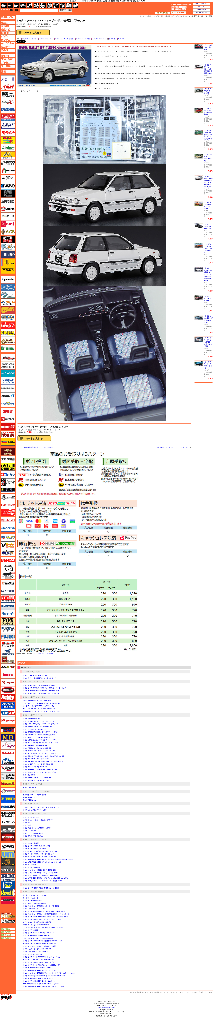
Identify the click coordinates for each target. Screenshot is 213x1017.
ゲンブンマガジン (8, 333)
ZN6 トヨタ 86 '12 (29, 775)
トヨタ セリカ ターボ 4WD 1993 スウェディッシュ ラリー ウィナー (45, 917)
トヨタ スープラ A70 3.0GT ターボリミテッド (38, 854)
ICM (8, 86)
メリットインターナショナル (8, 791)
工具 (56, 5)
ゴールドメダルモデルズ (8, 340)
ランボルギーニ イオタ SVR (208, 47)
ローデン (8, 900)
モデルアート (8, 806)
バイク (29, 5)
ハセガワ (20, 430)
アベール (8, 140)
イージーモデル (8, 155)
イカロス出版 (8, 163)
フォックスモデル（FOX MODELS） (8, 621)
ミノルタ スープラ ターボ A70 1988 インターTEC (39, 857)
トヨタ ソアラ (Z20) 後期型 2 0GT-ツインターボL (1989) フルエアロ (45, 878)
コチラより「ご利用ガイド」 (46, 653)
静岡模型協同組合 (8, 388)
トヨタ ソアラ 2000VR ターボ (33, 833)
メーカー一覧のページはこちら (8, 79)
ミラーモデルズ (8, 776)
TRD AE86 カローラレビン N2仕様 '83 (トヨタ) (39, 709)
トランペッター (8, 528)
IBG (8, 94)
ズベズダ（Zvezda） (8, 442)
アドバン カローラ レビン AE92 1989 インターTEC (40, 851)
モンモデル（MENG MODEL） (8, 837)
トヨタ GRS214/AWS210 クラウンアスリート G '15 (40, 732)
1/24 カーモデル (35, 672)
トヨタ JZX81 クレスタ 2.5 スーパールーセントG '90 (40, 743)
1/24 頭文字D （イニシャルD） (40, 791)
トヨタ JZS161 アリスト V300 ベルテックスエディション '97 (43, 756)
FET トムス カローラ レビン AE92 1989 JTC (38, 938)
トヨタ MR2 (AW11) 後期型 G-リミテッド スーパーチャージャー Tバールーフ (48, 859)
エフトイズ (8, 247)
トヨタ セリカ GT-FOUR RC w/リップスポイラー (39, 933)
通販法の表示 (8, 938)
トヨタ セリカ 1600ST (30, 930)
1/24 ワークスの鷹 (36, 784)
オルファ (8, 270)
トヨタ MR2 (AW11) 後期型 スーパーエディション (39, 970)
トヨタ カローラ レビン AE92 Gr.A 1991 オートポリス (41, 693)
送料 (201, 7)
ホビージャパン (8, 697)
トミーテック (8, 505)
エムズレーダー (8, 915)
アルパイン (8, 147)
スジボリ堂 (8, 419)
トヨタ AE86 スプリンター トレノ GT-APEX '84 (39, 751)
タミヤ (25, 814)
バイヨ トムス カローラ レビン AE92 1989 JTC (39, 960)
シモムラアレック (8, 403)
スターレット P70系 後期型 (64, 39)
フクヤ (8, 629)
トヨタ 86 (26, 822)
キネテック (8, 302)
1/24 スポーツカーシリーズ (37, 814)
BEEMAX (26, 672)
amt (8, 224)
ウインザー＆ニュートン (8, 178)
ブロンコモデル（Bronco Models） (8, 652)
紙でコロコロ (8, 287)
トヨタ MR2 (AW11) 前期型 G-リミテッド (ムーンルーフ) (42, 862)
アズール (8, 125)
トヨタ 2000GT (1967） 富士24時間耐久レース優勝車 (41, 888)
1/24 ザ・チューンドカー (38, 697)
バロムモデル (8, 552)
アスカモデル (8, 132)
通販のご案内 (8, 932)
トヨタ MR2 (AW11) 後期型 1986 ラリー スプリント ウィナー (43, 986)
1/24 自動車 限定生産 (37, 892)
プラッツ (8, 644)
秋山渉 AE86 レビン (29, 800)
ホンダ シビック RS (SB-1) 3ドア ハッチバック (208, 248)
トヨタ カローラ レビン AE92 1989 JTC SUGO (38, 685)
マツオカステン (8, 745)
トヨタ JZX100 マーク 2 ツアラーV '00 (36, 759)
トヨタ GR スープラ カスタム (33, 836)
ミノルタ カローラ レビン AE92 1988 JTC (37, 922)
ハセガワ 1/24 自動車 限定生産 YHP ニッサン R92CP (35, 447)
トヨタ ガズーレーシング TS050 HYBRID (37, 828)
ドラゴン (8, 520)
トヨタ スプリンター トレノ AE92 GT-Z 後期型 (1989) (41, 875)
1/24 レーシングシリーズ (36, 682)
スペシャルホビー (8, 434)
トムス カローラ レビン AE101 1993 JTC (37, 935)
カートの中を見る (178, 12)
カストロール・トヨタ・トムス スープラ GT (37, 820)
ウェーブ (8, 186)
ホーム (132, 992)
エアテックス (8, 201)
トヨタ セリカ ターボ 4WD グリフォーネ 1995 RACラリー (42, 965)
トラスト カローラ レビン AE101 (34, 909)
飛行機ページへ (8, 26)
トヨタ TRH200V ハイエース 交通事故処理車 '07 (39, 735)
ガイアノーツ (8, 279)
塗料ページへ (8, 55)
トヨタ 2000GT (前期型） (31, 843)
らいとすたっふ (8, 869)
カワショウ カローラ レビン (32, 900)
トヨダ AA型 (27, 825)
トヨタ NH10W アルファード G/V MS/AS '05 (38, 764)
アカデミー (8, 117)
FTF (8, 239)
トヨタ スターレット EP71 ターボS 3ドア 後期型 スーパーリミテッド (46, 914)
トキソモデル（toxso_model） (8, 497)
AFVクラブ (8, 216)
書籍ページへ (8, 71)
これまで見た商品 (162, 13)
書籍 (75, 5)
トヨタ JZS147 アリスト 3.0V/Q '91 (35, 767)
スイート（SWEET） (8, 411)
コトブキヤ (8, 348)
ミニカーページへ (8, 46)
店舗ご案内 (8, 929)
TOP (9, 10)
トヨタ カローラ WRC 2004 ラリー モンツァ (38, 978)
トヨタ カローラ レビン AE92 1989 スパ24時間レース (41, 691)
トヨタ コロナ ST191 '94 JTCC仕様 (35, 675)
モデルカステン (8, 814)
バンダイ (8, 560)
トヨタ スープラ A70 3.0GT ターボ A (35, 952)
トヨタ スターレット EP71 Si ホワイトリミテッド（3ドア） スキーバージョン (49, 973)
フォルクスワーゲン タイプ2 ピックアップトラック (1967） (208, 135)
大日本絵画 (8, 459)
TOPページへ (8, 17)
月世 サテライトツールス (8, 325)
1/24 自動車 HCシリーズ (31, 24)
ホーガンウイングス (8, 682)
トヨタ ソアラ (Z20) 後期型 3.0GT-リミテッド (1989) (40, 873)
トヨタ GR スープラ (29, 831)
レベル (8, 892)
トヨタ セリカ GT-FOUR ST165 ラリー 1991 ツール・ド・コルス (44, 688)
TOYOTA (121, 39)
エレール (8, 262)
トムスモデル (8, 512)
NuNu (25, 682)
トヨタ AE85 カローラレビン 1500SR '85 (37, 748)
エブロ (8, 254)
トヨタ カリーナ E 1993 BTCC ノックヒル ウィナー (40, 678)
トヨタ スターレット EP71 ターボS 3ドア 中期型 (39, 946)
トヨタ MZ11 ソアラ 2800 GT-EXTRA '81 (36, 737)
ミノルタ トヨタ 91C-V (30, 865)
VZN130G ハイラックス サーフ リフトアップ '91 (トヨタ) (42, 711)
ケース (69, 5)
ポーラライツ (8, 690)
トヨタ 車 (112, 39)
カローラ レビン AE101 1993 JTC (34, 903)
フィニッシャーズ (8, 613)
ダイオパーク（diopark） (8, 451)
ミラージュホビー (8, 768)
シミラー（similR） (8, 396)
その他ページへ (8, 50)
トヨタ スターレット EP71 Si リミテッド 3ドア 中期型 (41, 906)
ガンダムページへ (8, 39)
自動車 (139, 992)
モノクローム (8, 822)
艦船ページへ (8, 29)
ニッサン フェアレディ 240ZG (207, 298)
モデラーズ (8, 799)
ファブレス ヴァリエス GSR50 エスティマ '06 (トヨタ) (41, 703)
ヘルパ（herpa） (8, 674)
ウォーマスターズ (8, 193)
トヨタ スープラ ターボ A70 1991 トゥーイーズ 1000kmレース (44, 976)
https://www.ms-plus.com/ (106, 1008)
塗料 (49, 5)
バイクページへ (8, 36)
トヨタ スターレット (99, 39)
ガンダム (43, 5)
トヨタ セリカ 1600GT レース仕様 (34, 849)
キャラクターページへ (8, 43)
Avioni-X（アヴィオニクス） (8, 102)
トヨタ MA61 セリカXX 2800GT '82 (35, 745)
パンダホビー (8, 568)
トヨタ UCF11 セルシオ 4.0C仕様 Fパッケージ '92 (39, 740)
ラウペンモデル (8, 877)
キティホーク (8, 295)
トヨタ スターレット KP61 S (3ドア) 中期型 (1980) (40, 870)
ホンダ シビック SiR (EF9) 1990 (207, 226)
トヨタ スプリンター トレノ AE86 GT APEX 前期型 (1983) (42, 881)
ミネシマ (8, 761)
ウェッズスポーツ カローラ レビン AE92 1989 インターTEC (43, 927)
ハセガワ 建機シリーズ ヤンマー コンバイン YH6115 (172, 447)
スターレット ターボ (29, 39)
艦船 (16, 5)
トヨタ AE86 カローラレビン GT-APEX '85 (37, 726)
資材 (62, 5)
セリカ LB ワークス (29, 787)
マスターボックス (8, 738)
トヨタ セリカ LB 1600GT (31, 867)
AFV (8, 22)
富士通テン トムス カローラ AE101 (35, 895)
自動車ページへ (8, 33)
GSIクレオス (8, 373)
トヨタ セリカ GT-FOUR (31, 817)
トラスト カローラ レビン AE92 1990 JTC (37, 949)
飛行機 (10, 5)
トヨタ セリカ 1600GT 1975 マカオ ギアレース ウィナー (42, 919)
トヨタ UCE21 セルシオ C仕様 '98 (34, 729)
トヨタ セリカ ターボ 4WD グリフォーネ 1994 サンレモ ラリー (44, 911)
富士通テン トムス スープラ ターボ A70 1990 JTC (40, 943)
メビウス (8, 783)
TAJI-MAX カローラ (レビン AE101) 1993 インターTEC (41, 984)
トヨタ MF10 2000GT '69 (31, 718)
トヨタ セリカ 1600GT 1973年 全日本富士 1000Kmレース (42, 941)
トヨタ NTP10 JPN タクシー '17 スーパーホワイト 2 (40, 724)
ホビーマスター (8, 720)
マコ (8, 730)
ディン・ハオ (8, 482)
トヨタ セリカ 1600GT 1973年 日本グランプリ (38, 962)
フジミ (8, 636)
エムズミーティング (8, 921)
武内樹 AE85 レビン (29, 797)
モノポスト (8, 829)
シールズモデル (8, 381)
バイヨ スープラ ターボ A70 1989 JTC (36, 925)
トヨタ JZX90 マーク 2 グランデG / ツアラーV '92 (39, 753)
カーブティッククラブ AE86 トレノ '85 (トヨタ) (39, 706)
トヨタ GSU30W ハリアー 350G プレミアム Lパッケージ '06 (43, 761)
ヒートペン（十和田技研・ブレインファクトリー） (8, 575)
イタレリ (8, 170)
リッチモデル (8, 885)
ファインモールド (8, 598)
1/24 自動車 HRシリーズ (38, 884)
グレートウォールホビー (8, 317)
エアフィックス (8, 209)
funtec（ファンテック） (8, 606)
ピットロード (8, 591)
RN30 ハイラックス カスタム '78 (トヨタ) (37, 701)
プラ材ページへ (8, 62)
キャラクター (36, 5)
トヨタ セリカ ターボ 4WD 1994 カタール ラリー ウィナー (42, 957)
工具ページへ (8, 59)
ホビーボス (8, 713)
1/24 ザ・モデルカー (36, 715)
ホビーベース (8, 705)
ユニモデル (8, 847)
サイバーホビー (8, 358)
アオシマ (26, 697)
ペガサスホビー (8, 659)
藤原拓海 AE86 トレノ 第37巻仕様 (34, 795)
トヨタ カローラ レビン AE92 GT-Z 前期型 (37, 968)
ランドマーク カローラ (30, 898)
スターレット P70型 (83, 39)
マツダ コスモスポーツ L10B (207, 91)
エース (8, 231)
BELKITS (8, 667)
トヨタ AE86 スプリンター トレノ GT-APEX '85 (39, 721)
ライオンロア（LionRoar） (8, 862)
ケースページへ (8, 66)
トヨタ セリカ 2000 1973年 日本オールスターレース (40, 981)
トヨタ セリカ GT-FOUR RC (32, 954)
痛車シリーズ (34, 804)
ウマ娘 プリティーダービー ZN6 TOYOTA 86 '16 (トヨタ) (42, 807)
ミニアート (8, 753)
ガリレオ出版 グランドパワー (8, 310)
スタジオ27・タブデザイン (8, 426)
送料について (8, 935)
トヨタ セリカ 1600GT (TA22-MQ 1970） (37, 846)
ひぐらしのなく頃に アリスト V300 (35, 810)
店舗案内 (201, 12)
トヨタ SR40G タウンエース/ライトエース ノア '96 (40, 769)
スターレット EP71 (45, 39)
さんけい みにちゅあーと (8, 365)
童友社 (8, 489)
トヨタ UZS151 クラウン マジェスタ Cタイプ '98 (39, 772)
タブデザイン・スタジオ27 (8, 467)
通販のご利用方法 (201, 4)
